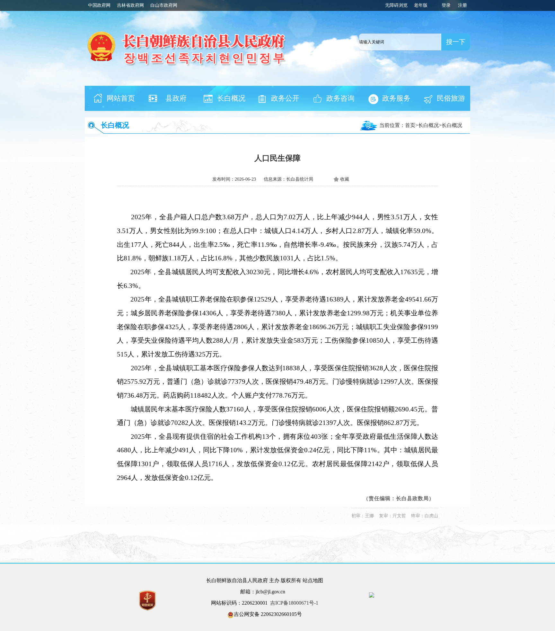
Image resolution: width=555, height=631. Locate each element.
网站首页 (121, 98)
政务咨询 (340, 98)
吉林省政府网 (130, 5)
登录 (446, 5)
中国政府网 (99, 5)
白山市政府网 (163, 5)
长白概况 (231, 98)
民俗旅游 (451, 98)
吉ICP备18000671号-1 (294, 603)
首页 (410, 125)
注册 (462, 5)
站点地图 (313, 580)
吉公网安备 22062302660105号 (268, 614)
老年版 (420, 5)
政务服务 (396, 98)
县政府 (176, 98)
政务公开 (285, 98)
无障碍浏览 (396, 5)
